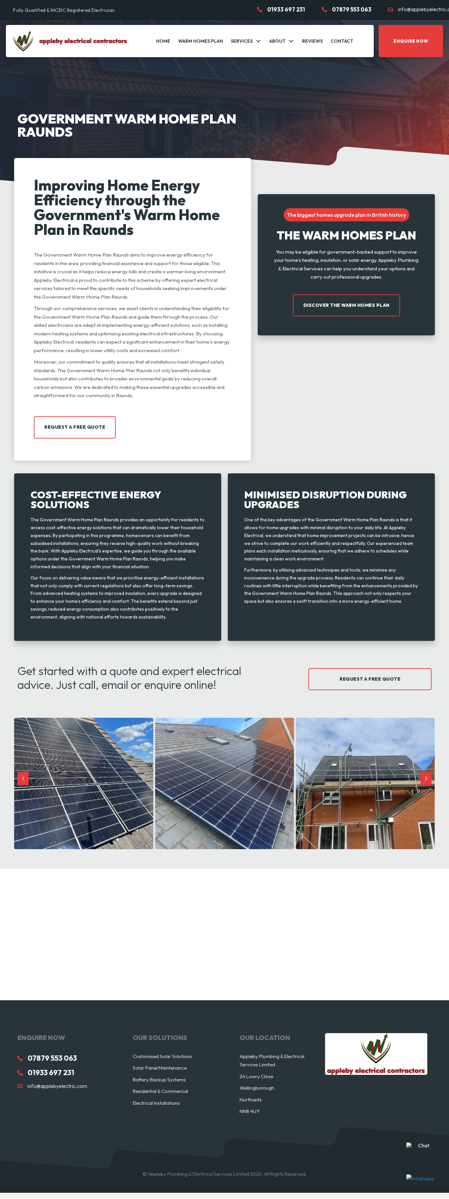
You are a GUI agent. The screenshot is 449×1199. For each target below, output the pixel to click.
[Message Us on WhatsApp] (421, 1178)
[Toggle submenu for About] (291, 41)
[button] (411, 41)
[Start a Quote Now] (421, 1145)
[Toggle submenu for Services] (258, 41)
